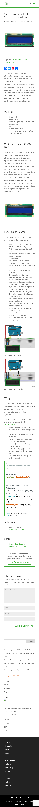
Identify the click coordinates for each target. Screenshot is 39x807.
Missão (6, 720)
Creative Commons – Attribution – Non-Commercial (17, 711)
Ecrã (25, 60)
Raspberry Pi (8, 681)
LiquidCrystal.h (9, 425)
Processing (8, 688)
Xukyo (7, 21)
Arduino (14, 60)
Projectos (8, 786)
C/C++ (20, 60)
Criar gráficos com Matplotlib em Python (18, 660)
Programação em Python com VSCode (18, 670)
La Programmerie (20, 562)
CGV (5, 727)
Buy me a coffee (12, 676)
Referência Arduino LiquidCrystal (21, 546)
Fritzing (6, 692)
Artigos (7, 782)
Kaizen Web (19, 804)
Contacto (7, 723)
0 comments (28, 21)
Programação (9, 62)
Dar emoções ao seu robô (18, 529)
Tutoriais (21, 21)
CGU (6, 731)
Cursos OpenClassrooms (18, 544)
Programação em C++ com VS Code (17, 650)
